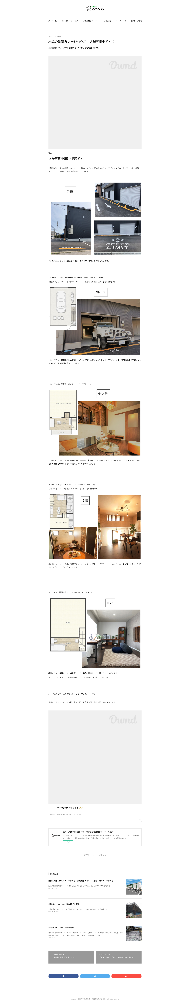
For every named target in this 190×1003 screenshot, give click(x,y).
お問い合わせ (136, 21)
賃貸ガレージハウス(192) (73, 814)
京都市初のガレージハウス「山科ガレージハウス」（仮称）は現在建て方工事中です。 (78, 909)
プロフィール (121, 21)
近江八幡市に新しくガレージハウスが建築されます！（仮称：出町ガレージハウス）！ (83, 880)
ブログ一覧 (52, 21)
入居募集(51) (52, 814)
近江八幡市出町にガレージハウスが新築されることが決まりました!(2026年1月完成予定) (79, 886)
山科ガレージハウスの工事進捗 (61, 927)
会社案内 (107, 21)
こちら (81, 807)
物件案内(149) (61, 814)
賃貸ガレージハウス (70, 21)
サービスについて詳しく (95, 854)
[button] (52, 21)
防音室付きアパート (91, 21)
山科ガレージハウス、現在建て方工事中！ (65, 904)
